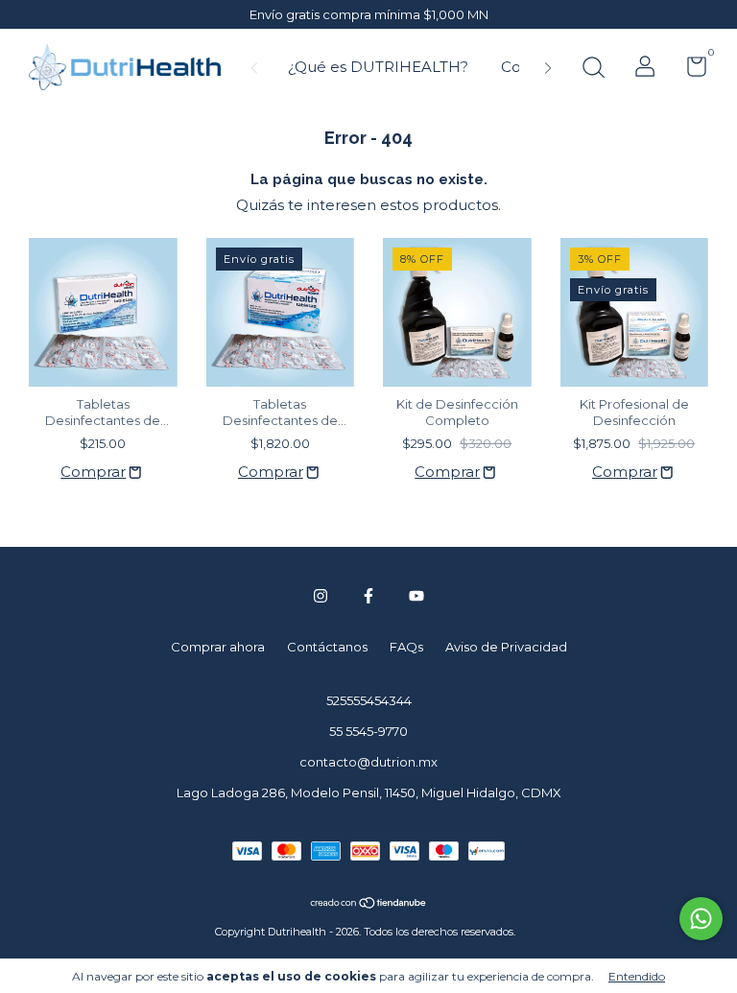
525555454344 (369, 700)
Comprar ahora (218, 646)
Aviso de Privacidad (506, 646)
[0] (689, 70)
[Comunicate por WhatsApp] (701, 918)
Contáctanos (327, 646)
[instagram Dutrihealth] (320, 595)
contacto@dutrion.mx (368, 761)
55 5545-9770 (368, 731)
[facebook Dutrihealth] (368, 595)
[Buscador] (593, 70)
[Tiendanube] (369, 904)
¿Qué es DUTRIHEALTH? (378, 67)
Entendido (636, 976)
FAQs (406, 646)
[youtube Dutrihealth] (416, 595)
